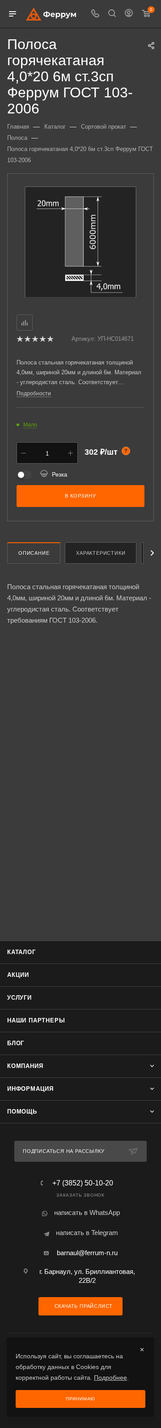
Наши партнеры (36, 1020)
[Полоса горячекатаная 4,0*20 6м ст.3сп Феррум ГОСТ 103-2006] (80, 241)
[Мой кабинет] (129, 14)
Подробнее (110, 1377)
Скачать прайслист (83, 1306)
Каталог (21, 952)
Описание (33, 553)
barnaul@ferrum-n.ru (87, 1252)
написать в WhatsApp (87, 1212)
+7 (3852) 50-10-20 (82, 1183)
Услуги (19, 997)
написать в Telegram (87, 1232)
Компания (25, 1066)
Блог (15, 1043)
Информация (30, 1088)
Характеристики (100, 553)
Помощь (22, 1111)
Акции (18, 975)
